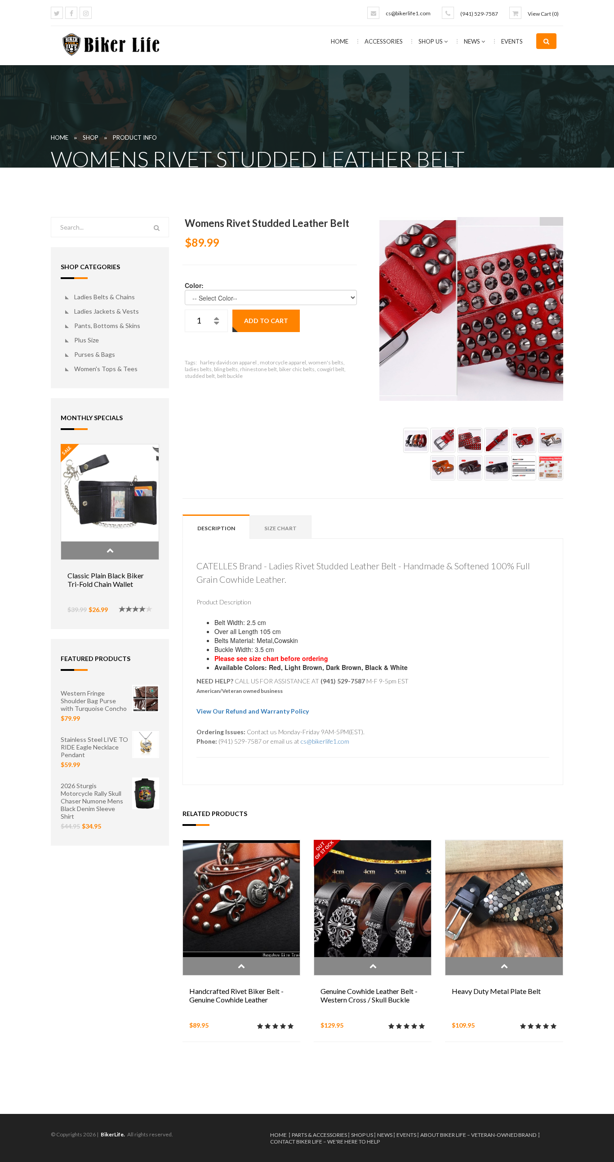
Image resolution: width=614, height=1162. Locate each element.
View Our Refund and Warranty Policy (252, 711)
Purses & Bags (94, 354)
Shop (90, 137)
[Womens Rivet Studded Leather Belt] (471, 309)
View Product (110, 550)
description (216, 528)
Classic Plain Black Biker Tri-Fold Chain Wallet (105, 579)
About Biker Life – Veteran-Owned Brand (478, 1134)
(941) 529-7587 (479, 13)
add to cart (266, 320)
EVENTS (512, 41)
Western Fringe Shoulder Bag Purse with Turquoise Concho (94, 700)
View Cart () (543, 13)
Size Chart (280, 528)
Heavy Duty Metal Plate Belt (496, 991)
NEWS (472, 41)
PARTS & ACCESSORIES (319, 1134)
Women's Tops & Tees (106, 369)
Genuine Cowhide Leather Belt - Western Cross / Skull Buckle (369, 995)
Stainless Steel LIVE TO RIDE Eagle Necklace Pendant (94, 747)
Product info (135, 137)
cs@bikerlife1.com (408, 13)
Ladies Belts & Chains (104, 297)
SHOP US (431, 41)
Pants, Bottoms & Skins (107, 325)
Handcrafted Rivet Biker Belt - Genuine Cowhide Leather (236, 995)
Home (339, 41)
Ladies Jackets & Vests (106, 311)
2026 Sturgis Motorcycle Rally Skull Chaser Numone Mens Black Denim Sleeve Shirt (92, 801)
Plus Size (86, 340)
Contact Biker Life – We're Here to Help (325, 1141)
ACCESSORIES (384, 41)
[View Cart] (515, 13)
